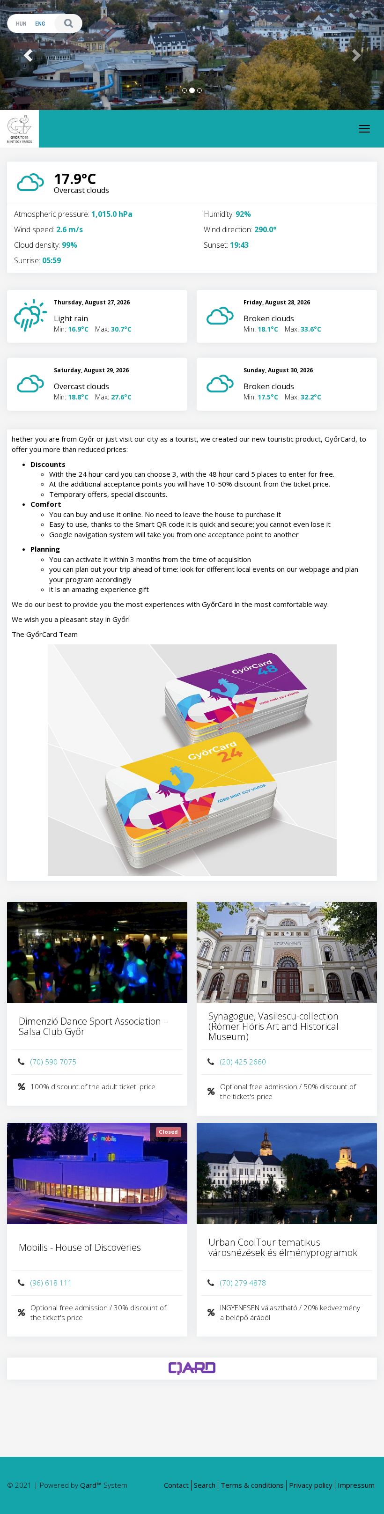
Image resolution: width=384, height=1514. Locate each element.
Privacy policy (310, 1485)
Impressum (356, 1485)
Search (204, 1485)
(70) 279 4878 (243, 1282)
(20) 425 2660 (243, 1061)
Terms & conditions (252, 1485)
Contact (176, 1485)
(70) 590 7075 (53, 1061)
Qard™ (91, 1485)
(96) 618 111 (51, 1282)
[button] (29, 55)
